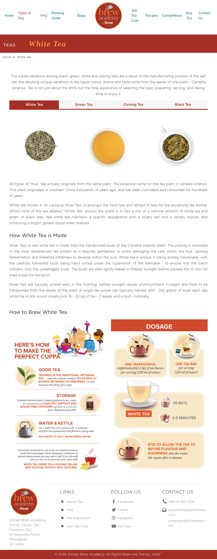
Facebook (125, 502)
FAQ (43, 15)
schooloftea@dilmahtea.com (187, 512)
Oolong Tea (133, 104)
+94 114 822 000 (181, 502)
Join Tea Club (134, 15)
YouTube (124, 526)
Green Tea (83, 104)
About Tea (75, 502)
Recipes (151, 15)
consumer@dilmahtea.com (186, 523)
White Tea (34, 104)
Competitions (172, 15)
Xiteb (156, 554)
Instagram (125, 518)
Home (9, 15)
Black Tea (183, 104)
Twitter (123, 510)
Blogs (81, 15)
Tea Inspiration (78, 518)
